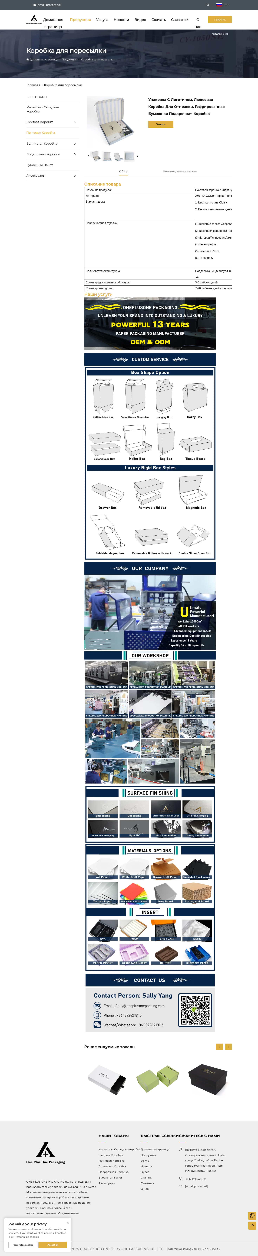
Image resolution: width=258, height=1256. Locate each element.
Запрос (161, 124)
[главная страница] (34, 19)
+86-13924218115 (195, 1179)
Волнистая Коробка (41, 143)
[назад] (88, 156)
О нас (198, 20)
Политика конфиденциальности (193, 1249)
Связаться (180, 20)
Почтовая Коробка (40, 132)
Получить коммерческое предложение (220, 20)
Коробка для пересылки (97, 59)
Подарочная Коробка (43, 154)
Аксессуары (35, 175)
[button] (219, 1047)
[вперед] (137, 156)
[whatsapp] (252, 1216)
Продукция (80, 20)
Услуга (102, 20)
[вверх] (252, 1226)
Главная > (33, 85)
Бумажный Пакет (39, 165)
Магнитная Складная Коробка (42, 109)
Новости (121, 20)
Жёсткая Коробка (40, 122)
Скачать (158, 20)
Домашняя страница (53, 20)
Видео (140, 20)
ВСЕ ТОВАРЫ (36, 97)
